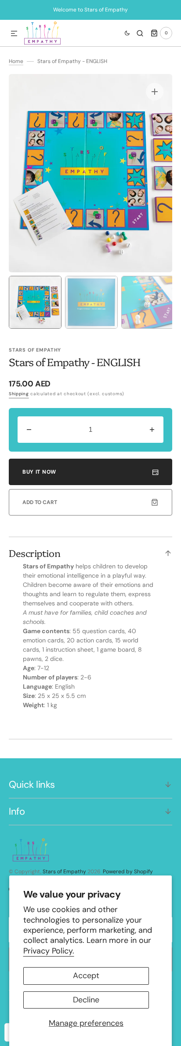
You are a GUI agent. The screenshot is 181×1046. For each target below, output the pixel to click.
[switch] (122, 33)
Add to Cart (39, 502)
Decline (86, 999)
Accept (86, 975)
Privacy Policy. (48, 951)
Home (16, 61)
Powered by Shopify (128, 871)
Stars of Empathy (64, 871)
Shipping (19, 394)
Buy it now (39, 471)
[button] (14, 34)
